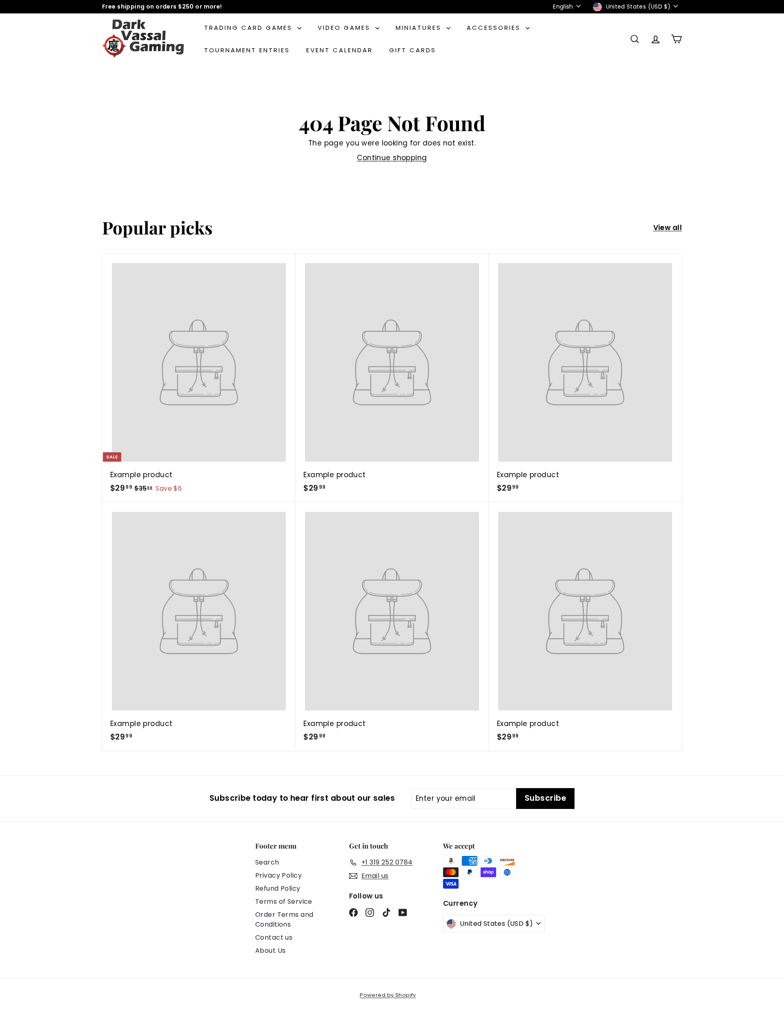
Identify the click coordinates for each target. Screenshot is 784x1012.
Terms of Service (283, 901)
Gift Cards (412, 50)
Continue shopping (392, 158)
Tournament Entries (247, 50)
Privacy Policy (278, 875)
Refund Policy (278, 888)
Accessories (495, 27)
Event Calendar (339, 50)
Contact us (273, 937)
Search (267, 862)
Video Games (345, 27)
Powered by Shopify (388, 995)
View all (667, 227)
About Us (270, 950)
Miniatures (420, 27)
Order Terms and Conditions (284, 919)
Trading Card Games (249, 27)
